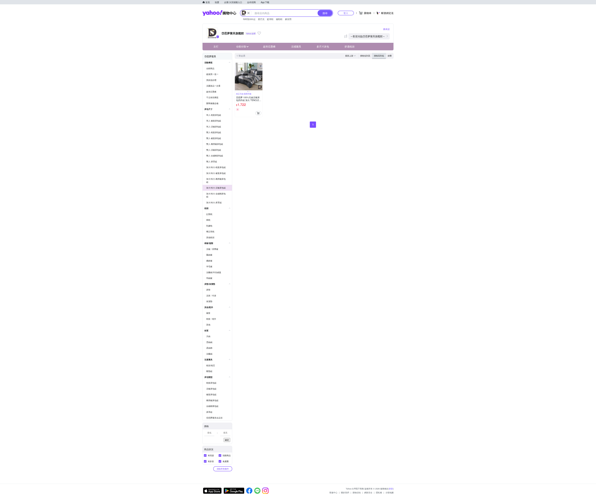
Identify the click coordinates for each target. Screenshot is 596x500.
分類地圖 (390, 492)
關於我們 (345, 492)
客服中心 (333, 492)
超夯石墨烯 (269, 46)
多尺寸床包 (323, 46)
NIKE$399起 (249, 19)
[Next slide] (260, 76)
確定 (227, 439)
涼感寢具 (296, 46)
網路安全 (368, 492)
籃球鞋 (270, 19)
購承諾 (386, 29)
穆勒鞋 (279, 19)
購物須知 (357, 492)
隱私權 (379, 492)
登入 (345, 13)
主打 (215, 46)
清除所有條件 (223, 468)
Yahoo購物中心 (219, 13)
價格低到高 (365, 55)
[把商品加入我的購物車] (258, 113)
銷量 (390, 55)
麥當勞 (288, 19)
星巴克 (261, 19)
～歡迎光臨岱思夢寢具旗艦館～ (367, 36)
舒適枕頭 (349, 46)
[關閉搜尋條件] (248, 13)
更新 (391, 488)
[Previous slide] (237, 76)
